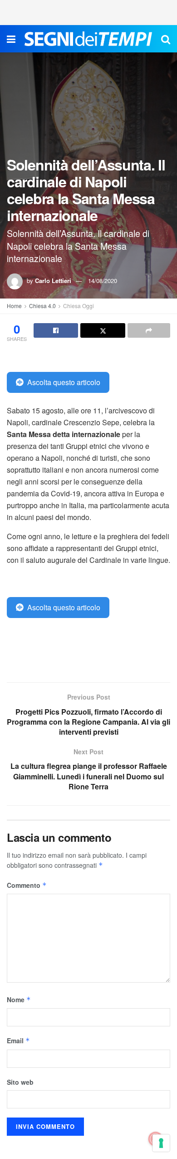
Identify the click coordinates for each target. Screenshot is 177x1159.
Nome (19, 999)
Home (14, 305)
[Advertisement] (88, 11)
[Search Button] (165, 38)
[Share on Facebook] (56, 330)
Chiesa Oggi (78, 305)
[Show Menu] (11, 38)
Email (18, 1040)
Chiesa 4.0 (42, 305)
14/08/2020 (102, 280)
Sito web (20, 1082)
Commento (27, 885)
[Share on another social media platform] (149, 330)
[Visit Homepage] (88, 38)
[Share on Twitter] (102, 330)
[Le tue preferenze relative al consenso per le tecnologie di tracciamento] (161, 1143)
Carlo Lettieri (53, 280)
